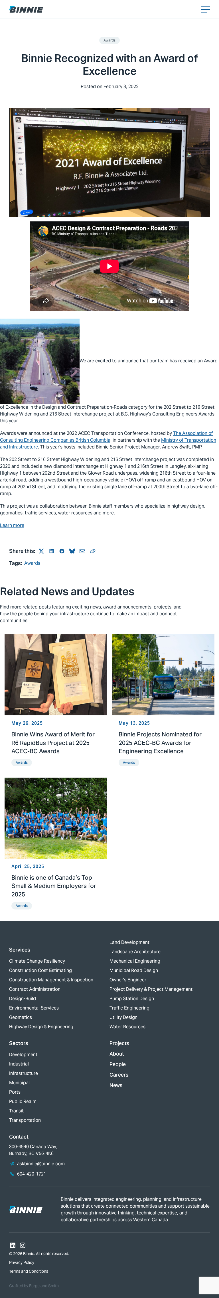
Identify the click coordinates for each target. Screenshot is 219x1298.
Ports (15, 1092)
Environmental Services (34, 1008)
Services (19, 949)
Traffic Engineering (129, 1008)
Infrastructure (23, 1073)
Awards (109, 40)
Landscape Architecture (135, 952)
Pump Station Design (132, 999)
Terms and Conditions (28, 1271)
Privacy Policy (21, 1262)
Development (23, 1055)
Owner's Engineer (128, 980)
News (116, 1085)
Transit (16, 1111)
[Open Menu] (205, 9)
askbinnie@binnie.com (41, 1164)
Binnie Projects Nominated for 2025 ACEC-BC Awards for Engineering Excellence (160, 742)
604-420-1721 (31, 1174)
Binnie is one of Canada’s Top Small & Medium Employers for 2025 (53, 886)
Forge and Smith (44, 1285)
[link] (56, 703)
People (118, 1064)
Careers (119, 1074)
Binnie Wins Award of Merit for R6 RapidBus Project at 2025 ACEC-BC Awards (53, 742)
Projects (119, 1043)
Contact (19, 1136)
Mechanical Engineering (135, 961)
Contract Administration (34, 989)
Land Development (129, 942)
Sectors (18, 1043)
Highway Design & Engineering (41, 1027)
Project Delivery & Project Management (151, 989)
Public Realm (22, 1101)
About (117, 1053)
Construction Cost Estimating (40, 970)
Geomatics (20, 1017)
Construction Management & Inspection (51, 980)
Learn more (12, 525)
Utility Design (123, 1017)
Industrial (19, 1064)
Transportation (25, 1120)
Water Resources (127, 1027)
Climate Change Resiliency (37, 961)
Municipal (19, 1083)
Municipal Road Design (134, 970)
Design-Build (22, 999)
